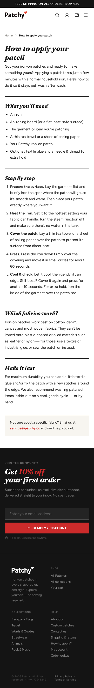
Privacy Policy (63, 676)
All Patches (59, 575)
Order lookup (60, 655)
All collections (61, 581)
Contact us (58, 631)
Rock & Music (21, 649)
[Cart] (76, 15)
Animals (17, 643)
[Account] (67, 15)
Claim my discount (50, 528)
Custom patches (62, 625)
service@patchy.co (25, 428)
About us (57, 619)
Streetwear (19, 637)
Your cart (57, 587)
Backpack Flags (22, 619)
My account (59, 649)
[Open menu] (85, 15)
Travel (16, 625)
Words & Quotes (23, 631)
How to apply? (61, 643)
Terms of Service (65, 679)
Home (9, 35)
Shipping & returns (63, 637)
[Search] (57, 15)
